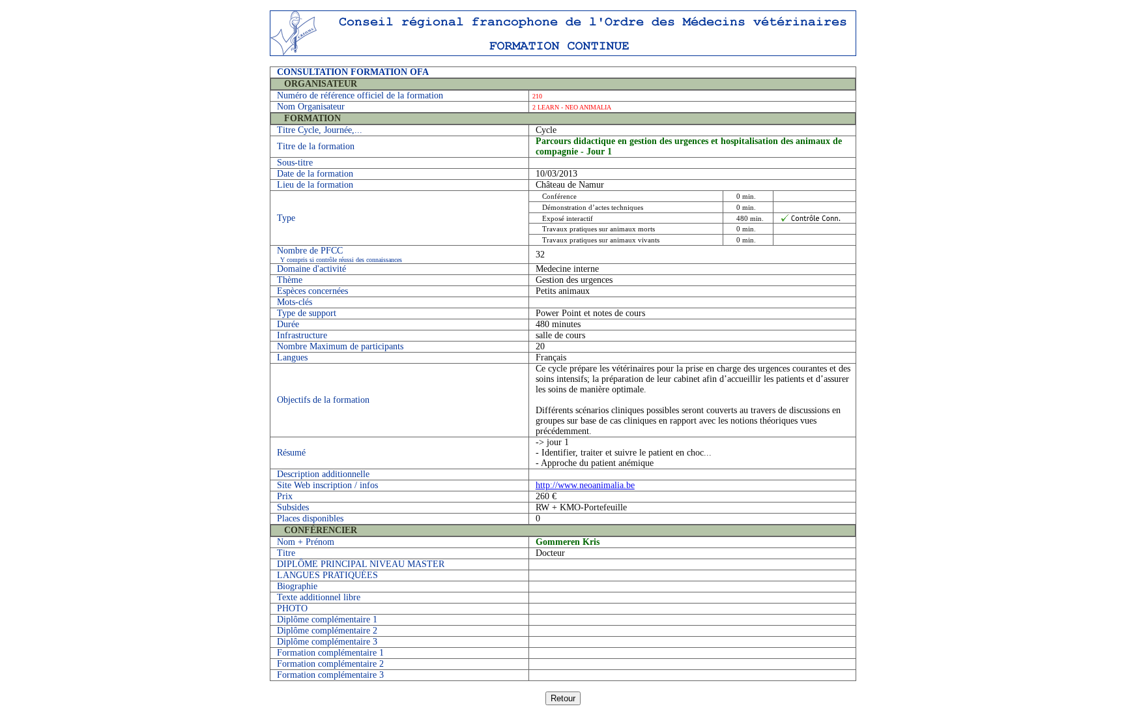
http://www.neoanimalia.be (585, 485)
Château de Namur (570, 185)
